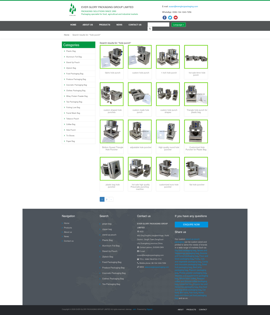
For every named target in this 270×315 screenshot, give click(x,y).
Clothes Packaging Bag (75, 90)
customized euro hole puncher (168, 185)
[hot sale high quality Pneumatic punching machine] (140, 169)
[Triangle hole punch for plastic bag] (196, 94)
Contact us (135, 24)
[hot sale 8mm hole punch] (196, 57)
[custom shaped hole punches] (111, 94)
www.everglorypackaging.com (157, 267)
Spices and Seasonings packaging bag (191, 251)
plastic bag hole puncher (113, 185)
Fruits (197, 258)
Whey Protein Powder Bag (77, 96)
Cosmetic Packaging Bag (76, 84)
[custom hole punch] (140, 57)
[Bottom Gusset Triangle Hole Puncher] (111, 131)
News (119, 24)
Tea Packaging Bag (74, 101)
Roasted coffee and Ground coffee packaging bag (191, 281)
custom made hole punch (141, 111)
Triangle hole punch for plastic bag (197, 111)
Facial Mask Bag (73, 113)
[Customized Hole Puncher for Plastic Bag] (196, 131)
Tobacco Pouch (72, 118)
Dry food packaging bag (185, 250)
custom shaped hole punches (113, 111)
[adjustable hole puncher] (140, 131)
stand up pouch (109, 234)
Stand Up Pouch (73, 62)
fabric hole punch (112, 72)
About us (88, 24)
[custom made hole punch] (140, 94)
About (181, 309)
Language (178, 24)
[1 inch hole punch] (168, 57)
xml (134, 309)
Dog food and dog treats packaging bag (191, 288)
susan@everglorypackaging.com (183, 6)
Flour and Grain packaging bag (191, 257)
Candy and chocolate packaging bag (191, 263)
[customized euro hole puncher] (168, 169)
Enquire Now (191, 224)
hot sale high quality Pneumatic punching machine (140, 186)
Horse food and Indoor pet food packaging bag (191, 295)
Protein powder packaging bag (192, 272)
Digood (149, 309)
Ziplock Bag (71, 68)
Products (104, 24)
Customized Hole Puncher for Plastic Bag (196, 148)
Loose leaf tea (185, 284)
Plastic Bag (71, 51)
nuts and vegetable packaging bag (189, 260)
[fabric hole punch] (111, 57)
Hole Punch (71, 130)
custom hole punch (140, 72)
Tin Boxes (70, 135)
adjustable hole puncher (140, 147)
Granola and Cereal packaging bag (191, 254)
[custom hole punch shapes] (168, 94)
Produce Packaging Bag (76, 79)
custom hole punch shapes (168, 111)
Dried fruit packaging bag (191, 266)
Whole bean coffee (187, 278)
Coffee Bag (70, 124)
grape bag (106, 223)
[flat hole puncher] (196, 169)
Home (73, 24)
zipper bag (107, 229)
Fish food (193, 292)
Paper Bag (70, 141)
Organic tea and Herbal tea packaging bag (191, 285)
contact (203, 309)
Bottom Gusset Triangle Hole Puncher (112, 148)
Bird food (184, 292)
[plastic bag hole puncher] (111, 169)
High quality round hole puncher (169, 148)
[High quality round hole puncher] (168, 131)
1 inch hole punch (169, 72)
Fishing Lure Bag (73, 107)
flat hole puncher (197, 184)
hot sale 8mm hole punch (197, 73)
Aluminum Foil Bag (74, 56)
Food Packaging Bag (74, 73)
